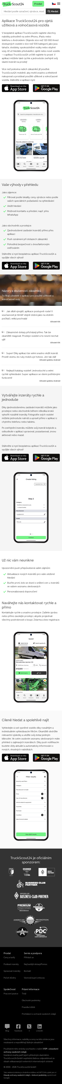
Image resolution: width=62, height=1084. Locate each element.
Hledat (54, 11)
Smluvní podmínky (39, 1075)
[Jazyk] (54, 4)
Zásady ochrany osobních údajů (17, 1075)
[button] (58, 4)
